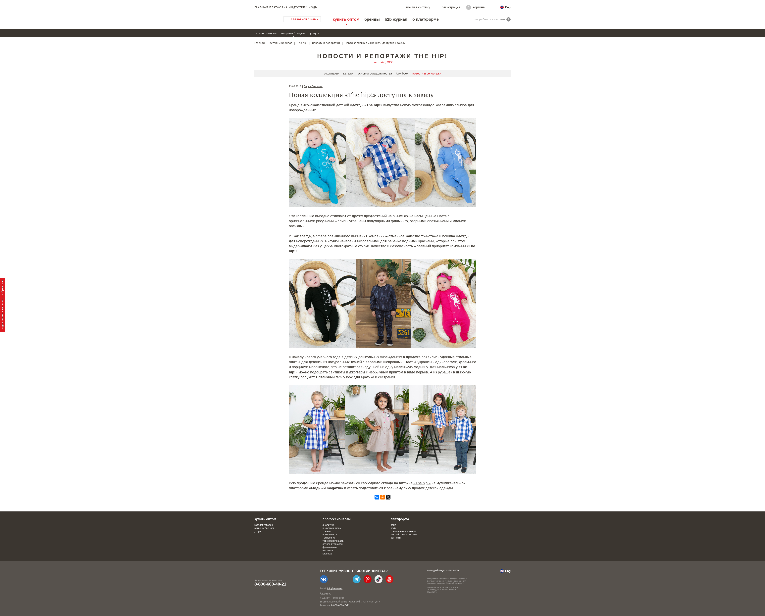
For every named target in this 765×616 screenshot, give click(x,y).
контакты (396, 537)
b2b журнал (396, 19)
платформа (400, 519)
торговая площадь (333, 541)
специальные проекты (403, 531)
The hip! (302, 42)
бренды (372, 19)
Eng (508, 7)
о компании (331, 73)
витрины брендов (293, 33)
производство (330, 534)
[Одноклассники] (382, 497)
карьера (327, 553)
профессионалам (337, 519)
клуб (393, 528)
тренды (327, 531)
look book (402, 73)
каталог (348, 73)
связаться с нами (305, 19)
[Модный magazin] (265, 19)
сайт (393, 525)
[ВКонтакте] (377, 497)
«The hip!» (422, 483)
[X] (388, 497)
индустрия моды (332, 528)
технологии (329, 537)
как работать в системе (404, 534)
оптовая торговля (333, 544)
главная (259, 42)
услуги (314, 33)
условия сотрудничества (375, 73)
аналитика (328, 525)
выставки (328, 550)
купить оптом (346, 19)
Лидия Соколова (313, 86)
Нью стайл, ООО (382, 62)
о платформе (425, 19)
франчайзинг (330, 547)
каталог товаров (265, 33)
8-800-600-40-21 (270, 584)
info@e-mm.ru (334, 588)
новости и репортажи (326, 42)
